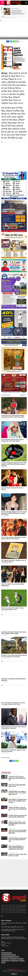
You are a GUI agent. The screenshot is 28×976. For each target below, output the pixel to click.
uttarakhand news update (8, 954)
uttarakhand (13, 958)
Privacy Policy (5, 946)
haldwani (20, 958)
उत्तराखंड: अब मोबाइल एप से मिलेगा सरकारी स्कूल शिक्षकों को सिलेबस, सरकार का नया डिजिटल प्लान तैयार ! (13, 938)
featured (21, 960)
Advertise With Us (6, 943)
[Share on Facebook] (7, 41)
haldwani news (5, 960)
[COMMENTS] (20, 41)
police (3, 962)
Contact (3, 944)
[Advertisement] (14, 873)
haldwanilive (5, 958)
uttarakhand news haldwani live (10, 956)
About (3, 941)
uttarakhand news (7, 952)
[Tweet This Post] (10, 41)
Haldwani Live (15, 969)
